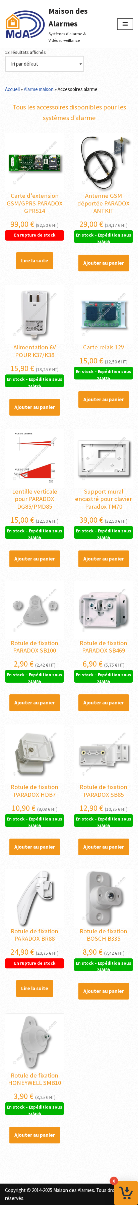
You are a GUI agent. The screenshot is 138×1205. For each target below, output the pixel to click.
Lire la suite (34, 260)
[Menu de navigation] (125, 24)
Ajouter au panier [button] (103, 263)
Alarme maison (39, 89)
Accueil (12, 89)
